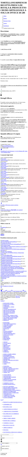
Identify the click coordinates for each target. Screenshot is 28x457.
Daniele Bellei (4, 168)
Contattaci (3, 273)
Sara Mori (3, 190)
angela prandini (4, 184)
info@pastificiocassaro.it (9, 146)
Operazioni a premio (14, 272)
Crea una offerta (4, 271)
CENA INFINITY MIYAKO (7, 266)
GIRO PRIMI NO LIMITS (6, 246)
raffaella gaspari (4, 163)
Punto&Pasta (3, 227)
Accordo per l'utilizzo (10, 274)
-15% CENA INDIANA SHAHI (8, 256)
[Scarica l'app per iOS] (3, 278)
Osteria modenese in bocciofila (18, 246)
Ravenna (22, 275)
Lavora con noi (8, 273)
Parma (12, 275)
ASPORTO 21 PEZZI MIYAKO (8, 258)
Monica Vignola (4, 172)
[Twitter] (2, 235)
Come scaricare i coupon (12, 271)
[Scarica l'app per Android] (5, 277)
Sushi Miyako (18, 258)
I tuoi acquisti (21, 271)
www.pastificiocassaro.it (8, 145)
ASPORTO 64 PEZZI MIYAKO (8, 263)
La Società (21, 272)
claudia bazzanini (4, 160)
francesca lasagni (4, 166)
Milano (5, 275)
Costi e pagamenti (17, 268)
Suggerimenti (7, 272)
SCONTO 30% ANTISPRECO (7, 252)
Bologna (2, 275)
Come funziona (4, 267)
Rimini (25, 275)
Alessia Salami (4, 180)
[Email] (3, 235)
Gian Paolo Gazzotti (5, 177)
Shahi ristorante (18, 256)
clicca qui (17, 296)
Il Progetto (11, 269)
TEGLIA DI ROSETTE (6, 241)
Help (22, 268)
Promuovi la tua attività (9, 268)
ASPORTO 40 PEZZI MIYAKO (8, 261)
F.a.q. (4, 274)
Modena (9, 275)
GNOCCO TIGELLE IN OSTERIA (9, 249)
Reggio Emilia (17, 275)
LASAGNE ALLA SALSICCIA (8, 244)
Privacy (13, 273)
